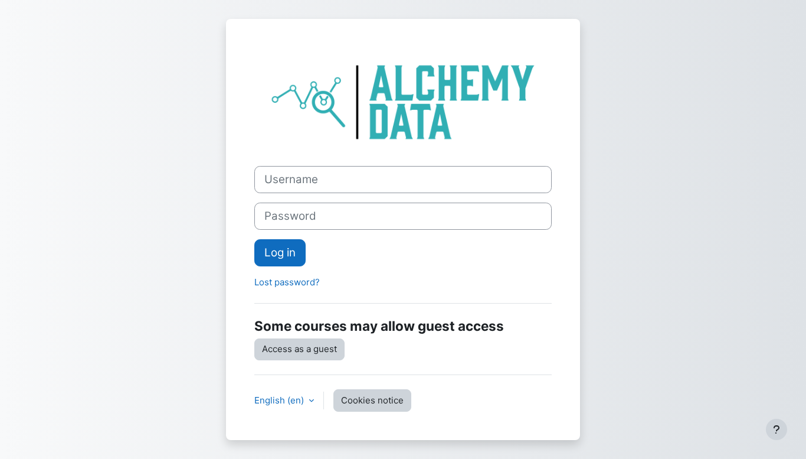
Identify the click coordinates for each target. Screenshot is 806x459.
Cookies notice (372, 400)
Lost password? (287, 282)
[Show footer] (776, 429)
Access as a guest (299, 348)
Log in (280, 252)
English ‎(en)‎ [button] (280, 400)
